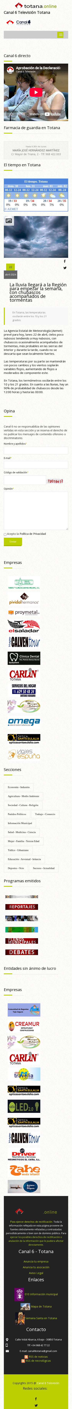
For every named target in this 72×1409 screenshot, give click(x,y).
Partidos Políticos (17, 814)
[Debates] (21, 952)
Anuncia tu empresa (36, 1261)
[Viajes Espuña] (24, 754)
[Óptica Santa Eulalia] (24, 738)
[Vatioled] (24, 1106)
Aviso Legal (36, 1273)
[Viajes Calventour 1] (24, 642)
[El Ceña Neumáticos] (24, 1154)
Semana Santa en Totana (41, 1318)
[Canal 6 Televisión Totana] (36, 6)
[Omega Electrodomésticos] (24, 722)
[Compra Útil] (21, 896)
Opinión (9, 488)
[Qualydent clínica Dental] (24, 658)
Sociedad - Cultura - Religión (23, 805)
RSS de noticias (38, 1356)
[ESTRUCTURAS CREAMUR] (24, 1025)
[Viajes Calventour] (24, 1138)
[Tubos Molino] (24, 582)
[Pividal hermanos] (24, 598)
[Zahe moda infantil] (24, 1170)
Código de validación (16, 472)
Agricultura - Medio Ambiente (23, 796)
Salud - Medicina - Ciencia (22, 832)
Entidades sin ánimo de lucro (30, 968)
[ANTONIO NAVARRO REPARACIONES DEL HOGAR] (24, 690)
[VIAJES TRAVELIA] (24, 1074)
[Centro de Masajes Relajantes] (24, 706)
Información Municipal (20, 823)
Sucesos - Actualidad (44, 868)
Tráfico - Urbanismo (18, 850)
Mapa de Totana (41, 1306)
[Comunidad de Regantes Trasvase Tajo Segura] (24, 1009)
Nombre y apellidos (15, 443)
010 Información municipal (41, 1294)
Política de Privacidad (33, 534)
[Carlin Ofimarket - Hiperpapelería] (24, 674)
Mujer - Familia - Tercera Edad (23, 841)
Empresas (13, 562)
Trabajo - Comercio (45, 814)
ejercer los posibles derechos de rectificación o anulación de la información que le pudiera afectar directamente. (36, 1240)
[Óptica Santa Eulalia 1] (24, 1090)
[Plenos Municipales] (21, 940)
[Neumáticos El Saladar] (24, 625)
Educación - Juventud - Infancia (24, 859)
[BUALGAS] (24, 1186)
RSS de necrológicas (38, 1360)
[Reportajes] (21, 906)
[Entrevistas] (21, 918)
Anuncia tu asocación (36, 1267)
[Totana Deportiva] (21, 929)
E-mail (8, 458)
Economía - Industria (19, 787)
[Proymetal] (24, 612)
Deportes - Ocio (16, 868)
